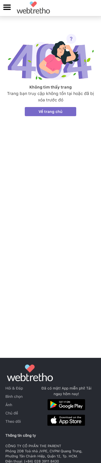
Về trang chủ (50, 111)
